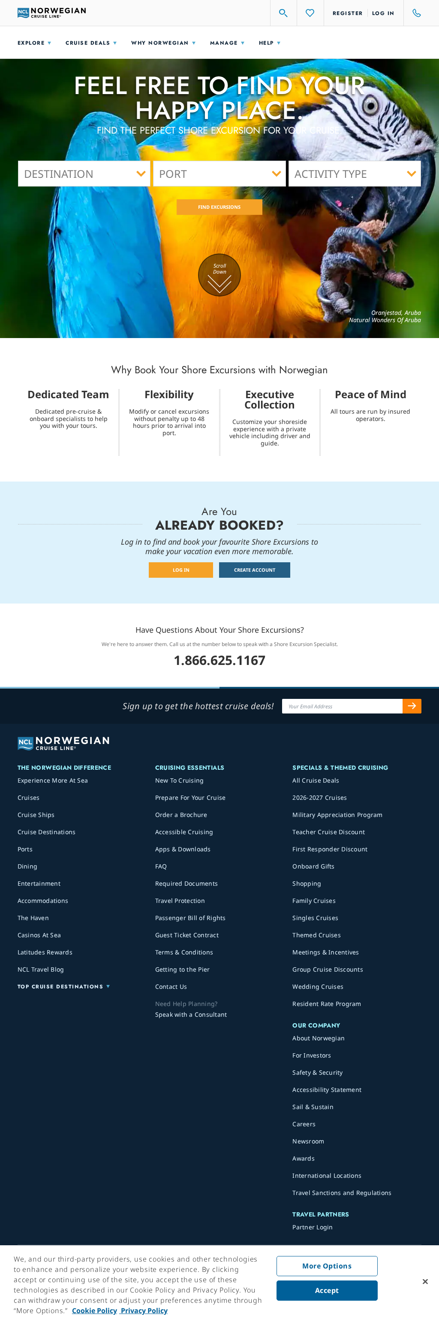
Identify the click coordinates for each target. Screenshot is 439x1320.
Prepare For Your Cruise (190, 797)
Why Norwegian (160, 43)
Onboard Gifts (313, 866)
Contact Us (171, 986)
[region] (219, 1282)
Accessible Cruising (184, 832)
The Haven (33, 918)
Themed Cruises (316, 935)
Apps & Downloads (183, 849)
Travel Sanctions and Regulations (341, 1193)
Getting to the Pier (182, 969)
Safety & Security (317, 1072)
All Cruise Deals (315, 780)
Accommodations (43, 900)
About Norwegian (318, 1038)
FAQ (161, 866)
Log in (383, 13)
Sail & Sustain (313, 1107)
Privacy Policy (143, 1310)
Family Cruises (314, 900)
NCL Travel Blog (41, 969)
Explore (31, 43)
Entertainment (39, 883)
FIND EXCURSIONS (219, 207)
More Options (327, 1266)
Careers (304, 1124)
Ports (25, 849)
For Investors (311, 1055)
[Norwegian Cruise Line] (52, 13)
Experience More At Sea (53, 780)
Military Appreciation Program (337, 815)
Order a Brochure (181, 815)
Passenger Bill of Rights (190, 918)
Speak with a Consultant (191, 1014)
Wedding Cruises (317, 986)
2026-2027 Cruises (319, 797)
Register (348, 13)
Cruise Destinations (47, 832)
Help (266, 43)
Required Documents (186, 883)
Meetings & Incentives (325, 952)
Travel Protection (180, 900)
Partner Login (312, 1227)
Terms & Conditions (184, 952)
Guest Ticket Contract (187, 935)
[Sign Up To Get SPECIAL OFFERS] (412, 706)
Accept (327, 1290)
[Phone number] (413, 13)
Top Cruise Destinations (61, 987)
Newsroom (308, 1141)
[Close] (425, 1281)
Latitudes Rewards (45, 952)
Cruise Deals (88, 43)
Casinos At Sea (39, 935)
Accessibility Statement (326, 1089)
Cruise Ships (36, 815)
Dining (28, 866)
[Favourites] (310, 13)
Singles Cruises (315, 918)
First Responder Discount (329, 849)
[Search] (284, 13)
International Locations (326, 1175)
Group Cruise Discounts (327, 969)
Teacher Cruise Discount (328, 832)
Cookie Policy (94, 1310)
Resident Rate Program (326, 1004)
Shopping (306, 883)
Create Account (254, 570)
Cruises (29, 797)
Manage (224, 43)
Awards (303, 1158)
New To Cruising (179, 780)
